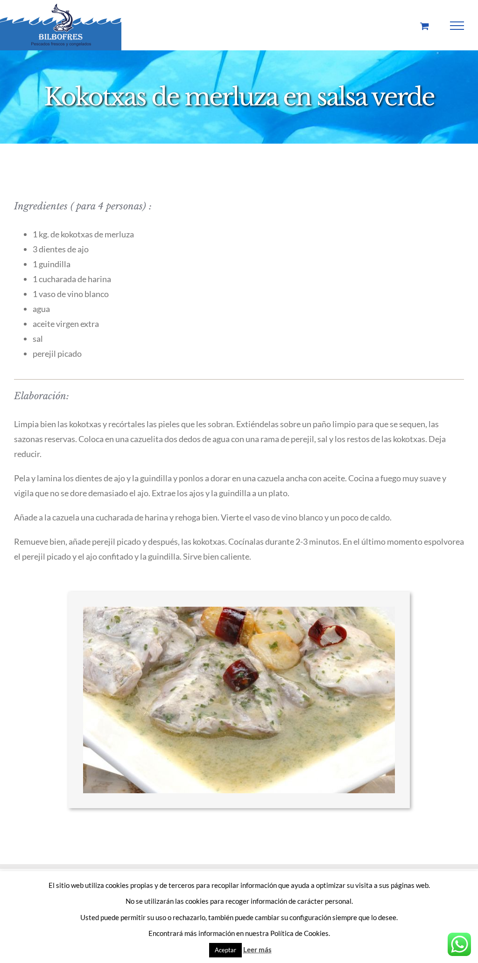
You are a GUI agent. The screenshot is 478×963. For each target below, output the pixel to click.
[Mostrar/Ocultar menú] (457, 25)
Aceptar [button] (225, 950)
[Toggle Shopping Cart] (424, 26)
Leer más (257, 949)
